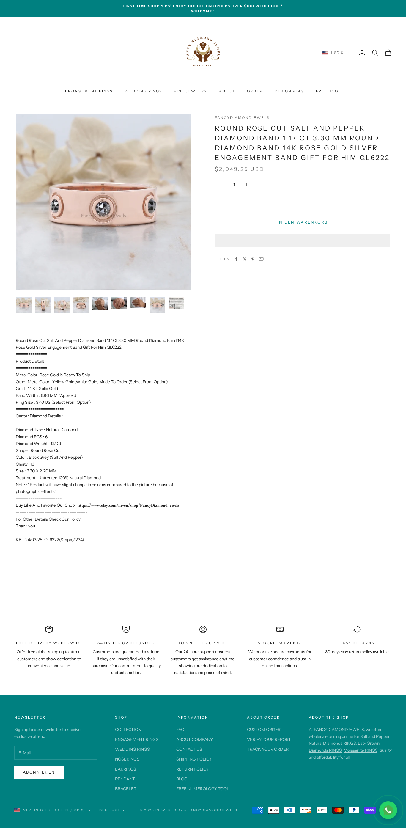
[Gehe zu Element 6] (119, 303)
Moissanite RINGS (360, 750)
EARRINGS (125, 769)
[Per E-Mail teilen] (261, 259)
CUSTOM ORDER (264, 729)
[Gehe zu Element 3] (62, 305)
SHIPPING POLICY (194, 759)
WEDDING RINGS (143, 91)
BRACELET (125, 788)
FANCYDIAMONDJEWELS (339, 729)
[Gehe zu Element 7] (138, 303)
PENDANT (125, 779)
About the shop (329, 717)
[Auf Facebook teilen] (236, 259)
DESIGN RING (289, 91)
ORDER (255, 91)
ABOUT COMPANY (194, 739)
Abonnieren (39, 772)
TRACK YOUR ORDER (268, 749)
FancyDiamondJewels (242, 117)
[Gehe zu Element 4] (81, 305)
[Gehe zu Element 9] (176, 303)
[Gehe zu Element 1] (24, 305)
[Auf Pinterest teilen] (253, 259)
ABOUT (227, 91)
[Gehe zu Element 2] (43, 305)
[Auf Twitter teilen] (244, 259)
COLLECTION (128, 729)
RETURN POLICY (192, 769)
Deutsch (109, 810)
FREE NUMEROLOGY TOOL (202, 788)
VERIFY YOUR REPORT (269, 739)
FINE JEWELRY (190, 91)
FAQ (180, 729)
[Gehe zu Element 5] (100, 304)
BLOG (182, 779)
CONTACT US (189, 749)
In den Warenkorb (303, 222)
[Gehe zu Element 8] (157, 305)
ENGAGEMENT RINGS (89, 91)
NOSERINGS (127, 759)
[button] (302, 240)
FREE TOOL (328, 91)
